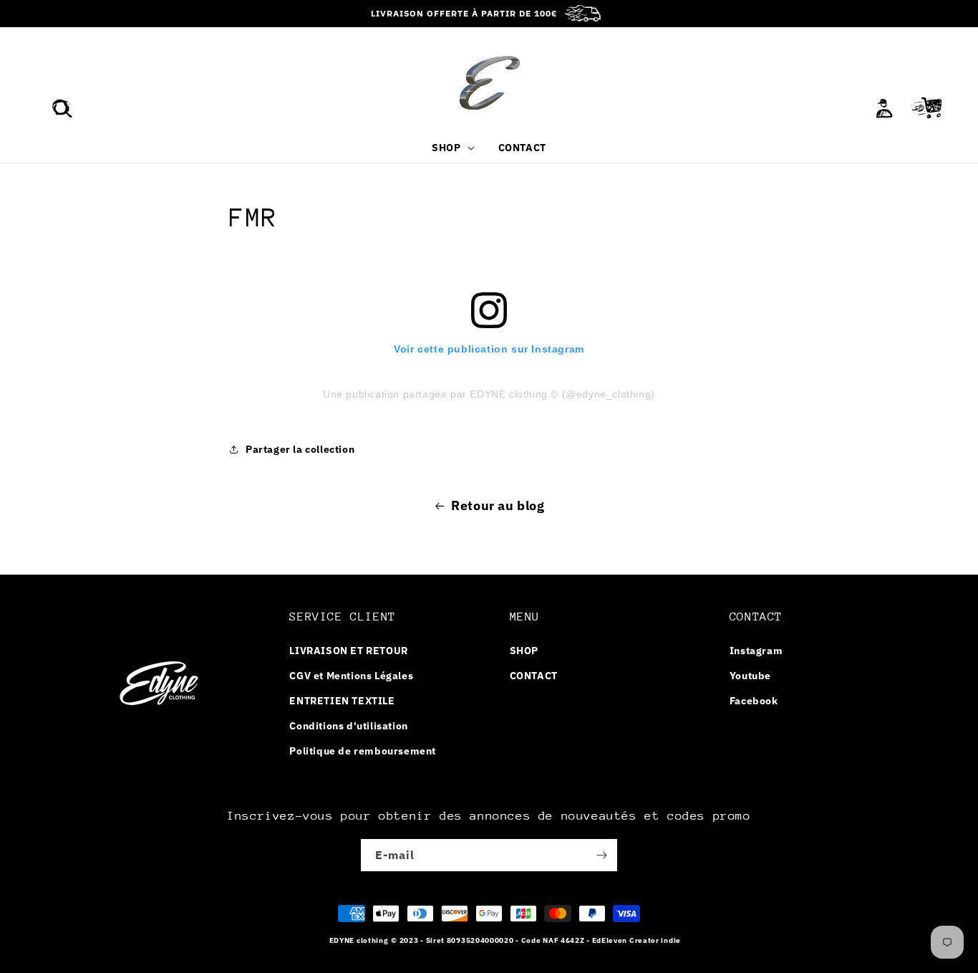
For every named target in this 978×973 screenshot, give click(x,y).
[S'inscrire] (601, 855)
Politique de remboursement (362, 750)
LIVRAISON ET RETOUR (348, 650)
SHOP (524, 650)
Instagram (756, 650)
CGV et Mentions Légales (351, 675)
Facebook (754, 700)
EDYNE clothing (359, 940)
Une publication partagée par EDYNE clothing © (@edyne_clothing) (489, 394)
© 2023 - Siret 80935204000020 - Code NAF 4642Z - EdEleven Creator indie (536, 940)
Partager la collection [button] (300, 449)
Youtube (750, 675)
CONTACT (534, 675)
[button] (62, 108)
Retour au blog (497, 505)
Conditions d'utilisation (348, 725)
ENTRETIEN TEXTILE (341, 700)
